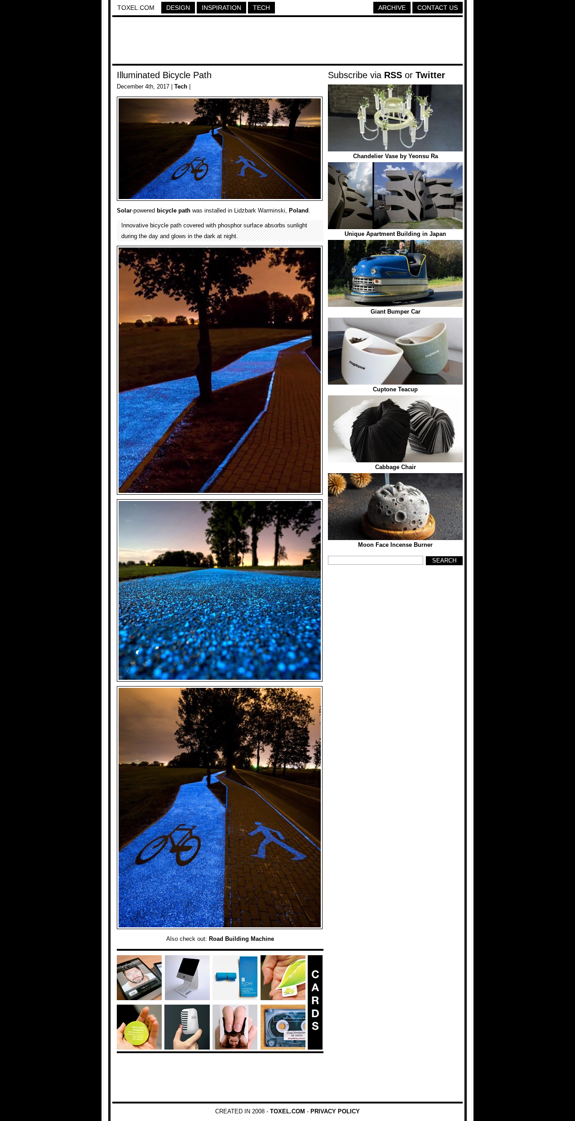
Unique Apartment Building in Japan (395, 233)
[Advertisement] (287, 42)
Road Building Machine (241, 938)
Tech (261, 7)
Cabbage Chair (395, 467)
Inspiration (221, 7)
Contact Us (437, 7)
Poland (299, 210)
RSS (393, 75)
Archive (392, 7)
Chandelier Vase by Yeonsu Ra (395, 156)
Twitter (430, 75)
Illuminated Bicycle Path (164, 75)
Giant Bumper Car (395, 311)
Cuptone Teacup (395, 389)
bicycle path (173, 210)
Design (178, 7)
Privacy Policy (335, 1111)
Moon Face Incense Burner (395, 544)
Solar (124, 210)
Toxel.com (136, 7)
